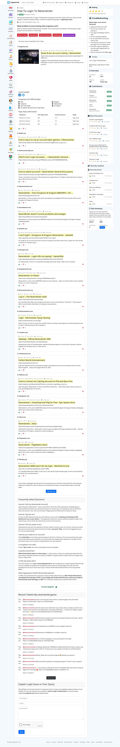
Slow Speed (33, 35)
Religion (11, 117)
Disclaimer (99, 742)
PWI (21, 102)
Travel (10, 159)
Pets (11, 103)
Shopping (10, 131)
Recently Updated (97, 166)
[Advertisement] (51, 77)
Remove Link (68, 742)
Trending (82, 742)
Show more (51, 678)
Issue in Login (22, 35)
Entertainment (10, 38)
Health (10, 80)
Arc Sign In (57, 106)
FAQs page (108, 52)
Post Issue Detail (69, 35)
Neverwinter (58, 104)
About (48, 742)
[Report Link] (83, 129)
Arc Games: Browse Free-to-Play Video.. (32, 108)
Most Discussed (50, 2)
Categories (70, 2)
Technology (10, 152)
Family (10, 45)
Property (11, 110)
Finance (11, 59)
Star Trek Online (25, 106)
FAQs (88, 742)
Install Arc (23, 104)
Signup (86, 2)
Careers (11, 24)
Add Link (60, 742)
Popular (75, 742)
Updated (61, 2)
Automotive (11, 10)
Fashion (11, 52)
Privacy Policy (108, 742)
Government (11, 73)
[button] (56, 587)
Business (11, 17)
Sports (10, 145)
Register (56, 102)
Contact (54, 742)
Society (10, 138)
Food (11, 66)
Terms (93, 742)
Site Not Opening (45, 35)
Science (11, 124)
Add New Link (51, 491)
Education (10, 31)
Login (78, 2)
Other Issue (57, 35)
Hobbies (11, 87)
